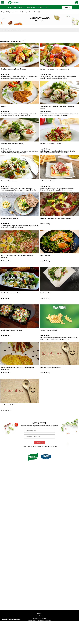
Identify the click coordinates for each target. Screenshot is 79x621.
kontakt (39, 613)
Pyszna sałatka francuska (9, 181)
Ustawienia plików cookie (11, 619)
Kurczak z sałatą (45, 255)
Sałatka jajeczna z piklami (9, 218)
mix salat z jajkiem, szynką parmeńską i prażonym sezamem (17, 256)
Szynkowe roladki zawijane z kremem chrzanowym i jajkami (57, 107)
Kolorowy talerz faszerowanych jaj (12, 144)
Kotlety (3, 106)
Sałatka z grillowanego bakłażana (51, 144)
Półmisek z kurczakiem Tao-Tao (50, 367)
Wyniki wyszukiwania (14, 12)
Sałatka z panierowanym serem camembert (54, 69)
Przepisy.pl (4, 12)
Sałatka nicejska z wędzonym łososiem (13, 69)
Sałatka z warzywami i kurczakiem (12, 330)
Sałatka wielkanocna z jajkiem (11, 293)
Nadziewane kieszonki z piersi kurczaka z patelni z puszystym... (17, 368)
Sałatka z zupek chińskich (48, 330)
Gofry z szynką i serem (47, 181)
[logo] (13, 2)
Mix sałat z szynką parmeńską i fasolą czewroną (55, 218)
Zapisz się (40, 443)
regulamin (39, 615)
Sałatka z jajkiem (46, 293)
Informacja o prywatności (39, 618)
